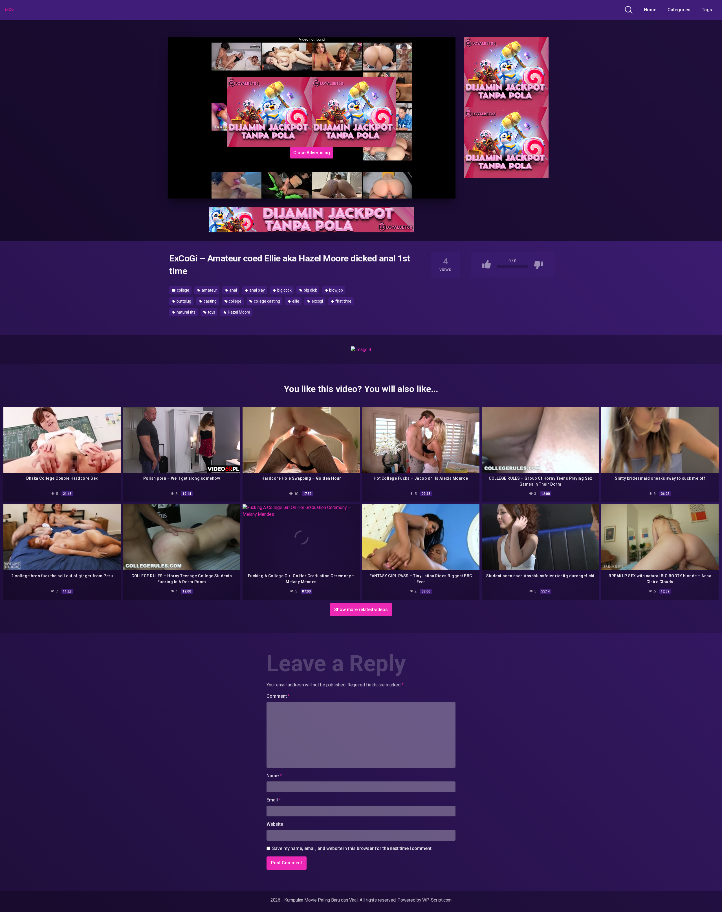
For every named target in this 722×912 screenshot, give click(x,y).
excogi (317, 301)
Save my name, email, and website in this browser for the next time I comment (352, 848)
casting (209, 301)
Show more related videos (361, 609)
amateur (209, 290)
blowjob (336, 290)
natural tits (185, 312)
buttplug (183, 301)
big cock (283, 290)
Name (274, 775)
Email (274, 800)
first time (342, 301)
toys (211, 312)
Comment (278, 696)
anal (233, 290)
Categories (679, 9)
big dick (310, 290)
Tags (707, 9)
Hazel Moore (238, 312)
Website (275, 824)
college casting (266, 301)
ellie (295, 301)
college (182, 290)
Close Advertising (311, 152)
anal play (256, 290)
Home (650, 9)
